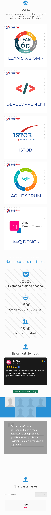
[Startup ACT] (25, 505)
